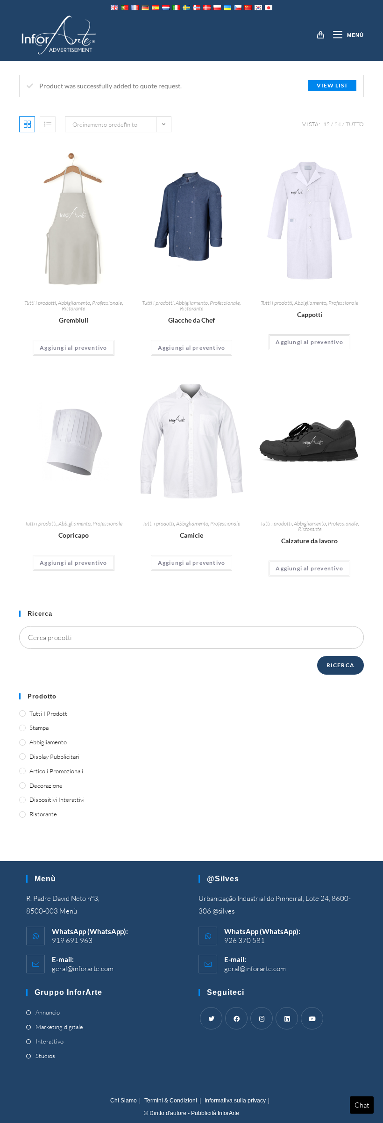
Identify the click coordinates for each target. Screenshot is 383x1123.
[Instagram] (261, 1018)
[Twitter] (211, 1018)
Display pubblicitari (54, 756)
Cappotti (309, 314)
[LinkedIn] (287, 1018)
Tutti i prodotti (40, 302)
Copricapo (73, 535)
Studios (45, 1055)
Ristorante (73, 308)
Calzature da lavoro (309, 541)
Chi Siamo (123, 1100)
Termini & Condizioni (170, 1100)
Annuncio (47, 1012)
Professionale (107, 302)
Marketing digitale (59, 1026)
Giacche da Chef (191, 320)
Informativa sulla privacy (235, 1100)
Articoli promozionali (56, 771)
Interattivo (49, 1041)
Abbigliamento (74, 302)
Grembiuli (73, 320)
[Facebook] (236, 1018)
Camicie (191, 535)
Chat (362, 1105)
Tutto (355, 124)
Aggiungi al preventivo (73, 347)
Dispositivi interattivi (57, 799)
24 (337, 124)
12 (326, 124)
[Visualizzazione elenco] (48, 124)
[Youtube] (312, 1018)
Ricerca (340, 665)
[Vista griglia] (27, 124)
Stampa (39, 727)
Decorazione (46, 785)
